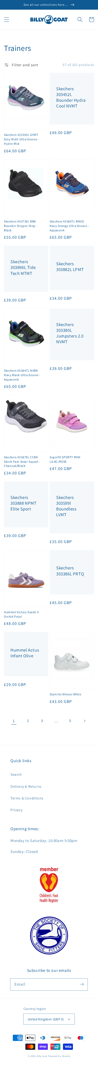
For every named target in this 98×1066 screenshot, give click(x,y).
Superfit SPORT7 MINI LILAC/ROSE (65, 459)
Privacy (16, 810)
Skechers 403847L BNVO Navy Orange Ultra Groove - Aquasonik (69, 225)
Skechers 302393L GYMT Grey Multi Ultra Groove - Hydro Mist (21, 139)
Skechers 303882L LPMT (70, 266)
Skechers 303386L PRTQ (70, 570)
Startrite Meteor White (65, 694)
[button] (6, 19)
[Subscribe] (82, 984)
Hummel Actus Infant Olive (24, 653)
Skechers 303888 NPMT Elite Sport (23, 503)
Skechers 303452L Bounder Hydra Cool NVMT (71, 97)
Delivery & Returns (26, 786)
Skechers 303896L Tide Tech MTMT (23, 267)
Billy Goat (42, 1056)
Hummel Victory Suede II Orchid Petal (21, 614)
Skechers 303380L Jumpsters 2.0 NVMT (70, 333)
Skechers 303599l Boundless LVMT (66, 506)
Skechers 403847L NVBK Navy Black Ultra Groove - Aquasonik (22, 375)
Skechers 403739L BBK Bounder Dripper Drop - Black (20, 225)
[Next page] (84, 721)
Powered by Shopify (59, 1056)
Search (16, 774)
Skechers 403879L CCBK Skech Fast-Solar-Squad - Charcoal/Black (22, 461)
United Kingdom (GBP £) (46, 1019)
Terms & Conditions (26, 798)
